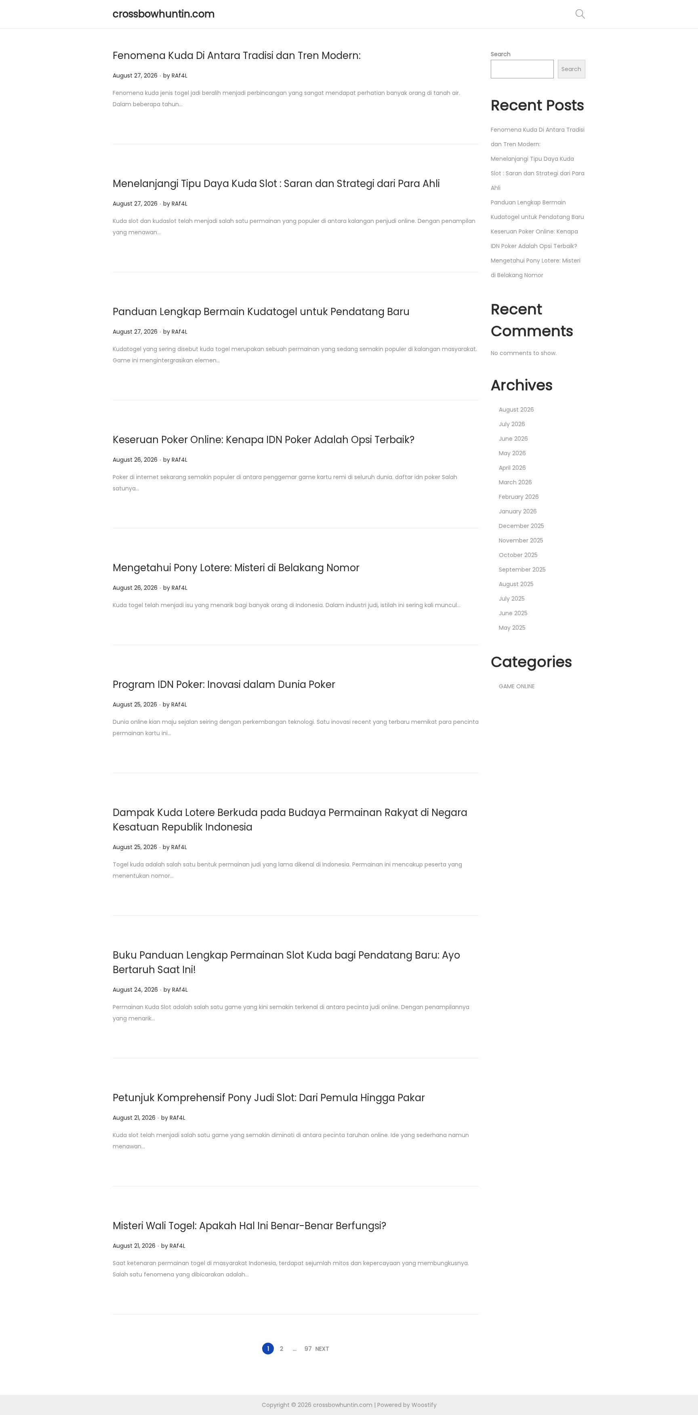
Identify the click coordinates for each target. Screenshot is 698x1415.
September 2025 (522, 570)
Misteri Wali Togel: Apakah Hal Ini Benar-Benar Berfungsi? (249, 1225)
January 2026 (518, 511)
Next (322, 1349)
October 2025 (518, 555)
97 (308, 1349)
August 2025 (516, 584)
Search (501, 54)
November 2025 (521, 540)
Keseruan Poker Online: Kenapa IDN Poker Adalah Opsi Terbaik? (263, 439)
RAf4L (179, 75)
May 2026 (512, 453)
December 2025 (521, 526)
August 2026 (516, 410)
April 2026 (512, 468)
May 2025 (512, 628)
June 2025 (513, 613)
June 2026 (513, 439)
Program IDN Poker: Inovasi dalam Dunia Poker (224, 684)
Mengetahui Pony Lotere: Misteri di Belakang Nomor (236, 567)
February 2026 (519, 497)
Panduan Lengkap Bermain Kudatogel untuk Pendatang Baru (261, 311)
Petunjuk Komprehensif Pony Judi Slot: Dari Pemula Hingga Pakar (269, 1097)
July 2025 (512, 599)
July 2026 (512, 424)
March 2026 (515, 482)
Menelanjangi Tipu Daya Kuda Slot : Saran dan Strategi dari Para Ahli (276, 183)
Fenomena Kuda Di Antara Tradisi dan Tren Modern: (237, 55)
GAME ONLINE (517, 686)
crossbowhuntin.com (164, 14)
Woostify (424, 1405)
